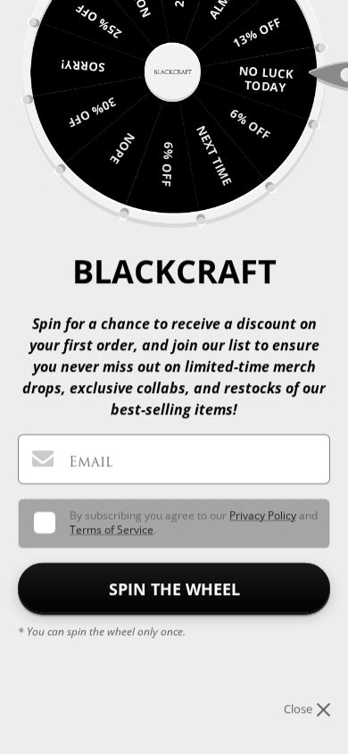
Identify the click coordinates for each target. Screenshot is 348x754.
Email (90, 461)
